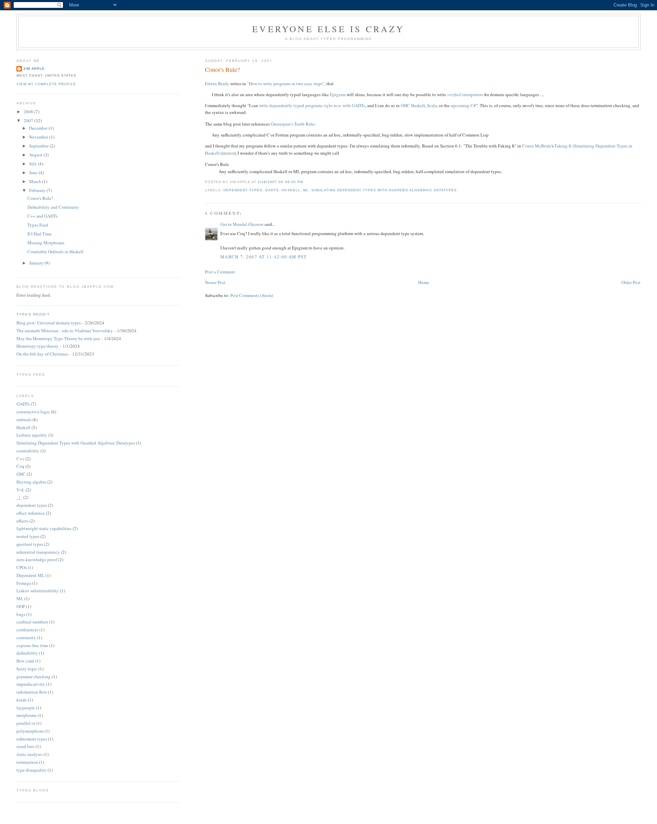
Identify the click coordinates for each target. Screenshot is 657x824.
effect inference (30, 513)
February (38, 190)
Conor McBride (536, 146)
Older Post (631, 282)
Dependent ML (30, 575)
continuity (26, 637)
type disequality (31, 770)
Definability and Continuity (53, 207)
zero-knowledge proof (36, 559)
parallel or (25, 723)
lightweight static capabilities (44, 528)
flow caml (25, 661)
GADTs (272, 190)
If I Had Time (39, 234)
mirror (228, 153)
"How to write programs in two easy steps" (285, 83)
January (36, 263)
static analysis (29, 754)
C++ (20, 458)
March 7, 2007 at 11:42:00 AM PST (263, 257)
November (39, 137)
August (36, 155)
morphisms (26, 715)
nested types (27, 536)
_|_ (19, 497)
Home (423, 282)
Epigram (338, 94)
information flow (31, 692)
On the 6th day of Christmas (42, 354)
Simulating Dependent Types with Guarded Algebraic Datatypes (384, 190)
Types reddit (33, 314)
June (34, 172)
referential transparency (38, 552)
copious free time (32, 645)
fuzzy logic (26, 669)
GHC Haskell (413, 105)
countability (27, 451)
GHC (21, 474)
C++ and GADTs (42, 216)
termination (27, 762)
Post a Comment (220, 272)
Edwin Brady (217, 83)
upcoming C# (463, 105)
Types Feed (37, 225)
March (35, 181)
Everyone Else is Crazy (328, 29)
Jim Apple (34, 68)
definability (27, 653)
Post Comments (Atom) (251, 295)
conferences (27, 630)
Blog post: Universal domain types (48, 323)
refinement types (31, 739)
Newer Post (215, 282)
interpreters (465, 94)
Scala (432, 105)
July (33, 163)
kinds (21, 700)
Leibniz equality (31, 435)
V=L (20, 490)
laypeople (25, 708)
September (39, 146)
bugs (20, 614)
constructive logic (33, 412)
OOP (20, 606)
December (39, 128)
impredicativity (30, 684)
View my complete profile (46, 84)
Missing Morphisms (45, 243)
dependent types (242, 190)
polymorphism (29, 731)
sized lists (25, 746)
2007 (29, 120)
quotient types (29, 544)
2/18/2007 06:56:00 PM (280, 182)
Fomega (23, 583)
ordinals (23, 419)
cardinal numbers (32, 622)
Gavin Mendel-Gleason (241, 224)
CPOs (21, 567)
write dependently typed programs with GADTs (312, 105)
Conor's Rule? (222, 69)
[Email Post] (305, 182)
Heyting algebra (31, 482)
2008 (29, 111)
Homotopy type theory (37, 346)
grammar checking (33, 676)
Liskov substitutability (37, 591)
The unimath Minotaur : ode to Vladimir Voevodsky (64, 330)
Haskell (291, 190)
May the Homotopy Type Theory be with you (58, 338)
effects (22, 521)
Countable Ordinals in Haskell (55, 251)
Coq (20, 466)
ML (306, 190)
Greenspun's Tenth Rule (292, 124)
